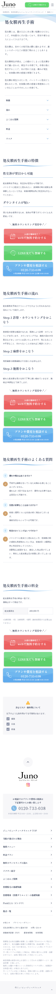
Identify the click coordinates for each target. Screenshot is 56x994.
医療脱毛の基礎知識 (12, 886)
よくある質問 (12, 119)
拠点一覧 (7, 911)
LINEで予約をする (39, 5)
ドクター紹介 (9, 870)
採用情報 (39, 932)
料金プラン (8, 854)
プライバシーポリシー (22, 922)
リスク (9, 138)
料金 (8, 128)
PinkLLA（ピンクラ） (14, 903)
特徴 (8, 100)
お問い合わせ (36, 927)
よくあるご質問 (10, 878)
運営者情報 (28, 932)
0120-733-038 (32, 808)
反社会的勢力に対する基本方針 (15, 927)
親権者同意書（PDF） (12, 932)
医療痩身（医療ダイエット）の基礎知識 (21, 895)
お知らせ (6, 922)
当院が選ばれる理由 (12, 838)
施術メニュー (9, 846)
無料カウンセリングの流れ (15, 862)
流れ (8, 109)
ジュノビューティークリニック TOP (20, 830)
